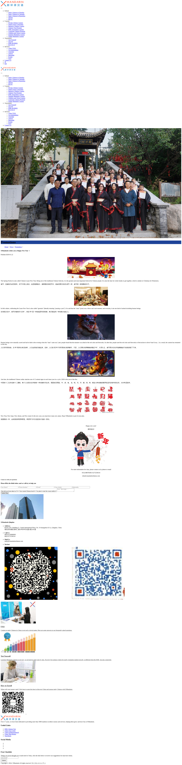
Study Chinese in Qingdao (16, 12)
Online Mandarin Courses (16, 36)
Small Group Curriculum (15, 24)
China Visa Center (10, 731)
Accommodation (13, 50)
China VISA (12, 48)
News (11, 247)
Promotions (18, 247)
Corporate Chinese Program (16, 31)
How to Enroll (6, 686)
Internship (11, 55)
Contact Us (8, 60)
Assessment (8, 38)
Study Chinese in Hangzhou (16, 16)
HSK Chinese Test (10, 729)
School (7, 11)
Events (10, 57)
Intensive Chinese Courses (16, 26)
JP (5, 62)
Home (6, 247)
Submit (4, 760)
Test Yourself (12, 40)
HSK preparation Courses (16, 29)
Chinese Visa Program (15, 28)
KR (6, 64)
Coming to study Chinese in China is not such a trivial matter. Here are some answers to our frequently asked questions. (36, 630)
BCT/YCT (11, 45)
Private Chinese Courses (15, 23)
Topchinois (8, 736)
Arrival (10, 53)
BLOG (10, 19)
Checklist (11, 52)
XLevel (10, 41)
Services (7, 46)
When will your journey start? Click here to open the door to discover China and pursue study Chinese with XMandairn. (37, 689)
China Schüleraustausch (12, 732)
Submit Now (5, 493)
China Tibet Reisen (10, 734)
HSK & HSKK (13, 43)
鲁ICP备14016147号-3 (38, 763)
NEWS (10, 17)
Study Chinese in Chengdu (16, 14)
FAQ (9, 58)
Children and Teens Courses (16, 33)
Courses (7, 21)
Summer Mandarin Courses (16, 35)
